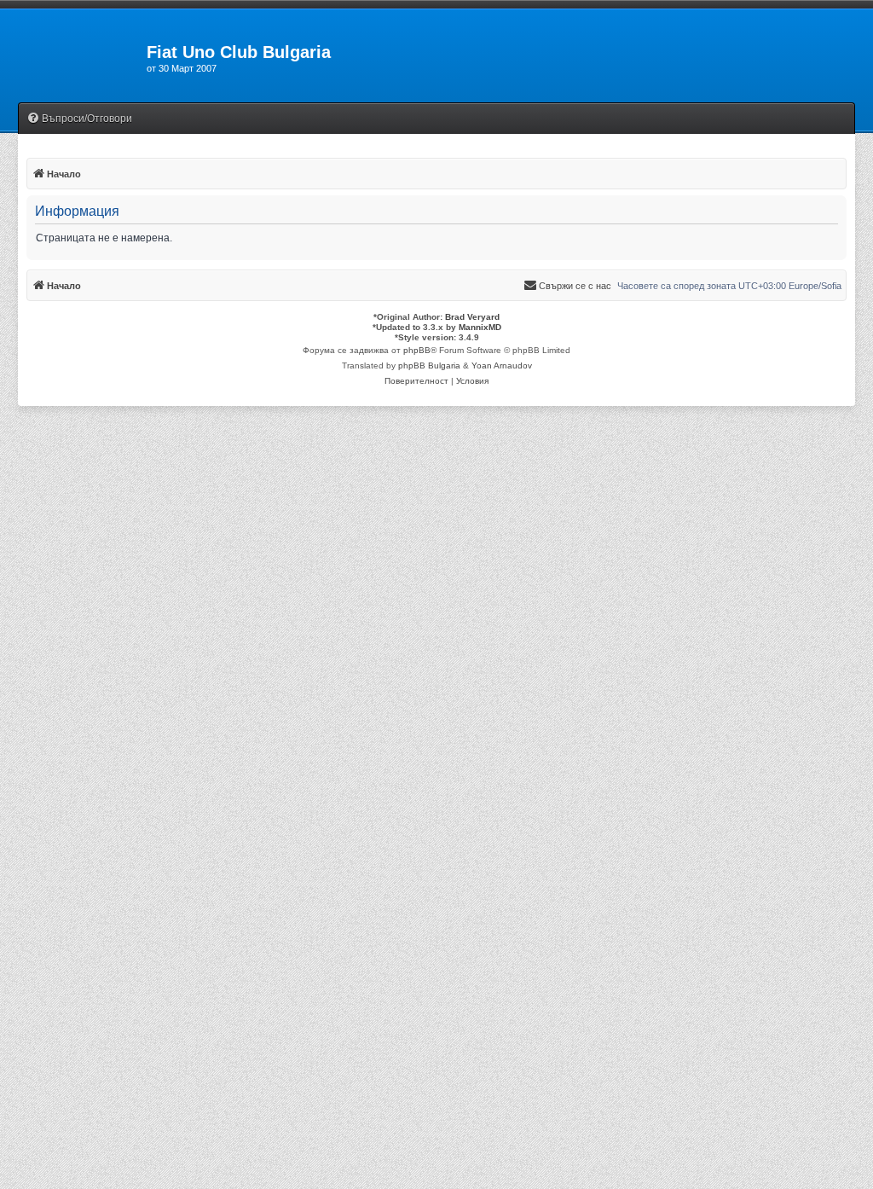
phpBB (417, 350)
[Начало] (73, 57)
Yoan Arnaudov (501, 365)
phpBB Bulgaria (429, 365)
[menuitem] (79, 118)
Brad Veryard (472, 317)
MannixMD (480, 327)
